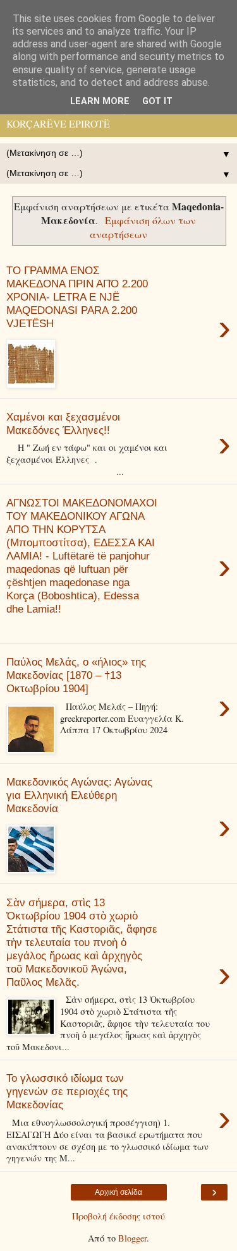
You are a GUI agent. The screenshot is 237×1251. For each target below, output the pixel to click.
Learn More (100, 101)
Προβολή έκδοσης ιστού (118, 1216)
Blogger (132, 1238)
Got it (157, 101)
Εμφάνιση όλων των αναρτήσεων (143, 227)
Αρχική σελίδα (118, 1192)
